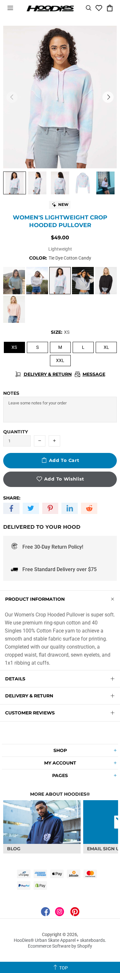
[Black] (106, 280)
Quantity (15, 432)
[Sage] (14, 280)
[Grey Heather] (83, 280)
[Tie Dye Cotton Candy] (60, 280)
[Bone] (37, 280)
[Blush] (14, 309)
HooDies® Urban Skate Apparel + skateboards (50, 8)
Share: (11, 498)
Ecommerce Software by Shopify (60, 946)
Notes (11, 393)
